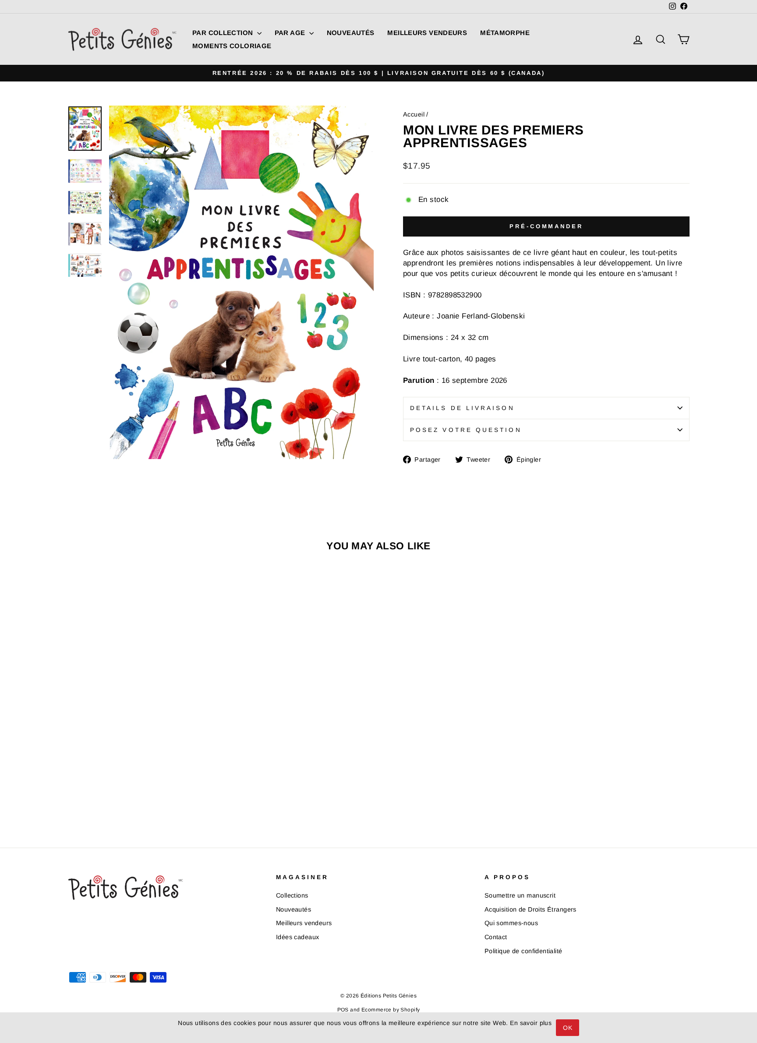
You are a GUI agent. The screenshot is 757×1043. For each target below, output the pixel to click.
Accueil (413, 114)
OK (567, 1027)
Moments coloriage (231, 45)
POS (343, 1010)
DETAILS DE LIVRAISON (462, 408)
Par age (291, 32)
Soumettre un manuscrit (520, 895)
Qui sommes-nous (511, 922)
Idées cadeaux (297, 936)
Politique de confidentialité (523, 951)
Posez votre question (466, 430)
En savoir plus (531, 1022)
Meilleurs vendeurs (427, 32)
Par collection (223, 32)
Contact (496, 936)
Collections (292, 895)
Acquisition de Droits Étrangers (531, 909)
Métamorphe (505, 32)
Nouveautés (351, 32)
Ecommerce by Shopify (390, 1010)
